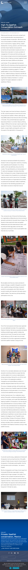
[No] (26, 566)
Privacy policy (16, 568)
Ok (10, 568)
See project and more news (10, 548)
